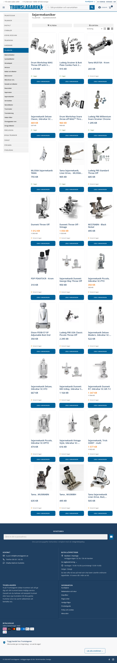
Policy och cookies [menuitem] (67, 610)
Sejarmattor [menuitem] (8, 92)
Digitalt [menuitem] (7, 25)
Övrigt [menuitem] (7, 140)
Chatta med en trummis (15, 563)
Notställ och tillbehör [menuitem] (11, 84)
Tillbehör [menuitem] (8, 50)
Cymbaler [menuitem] (8, 30)
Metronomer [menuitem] (8, 76)
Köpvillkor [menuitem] (64, 595)
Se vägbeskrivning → (69, 562)
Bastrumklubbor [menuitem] (10, 55)
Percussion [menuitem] (8, 130)
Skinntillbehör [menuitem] (9, 105)
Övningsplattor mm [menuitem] (10, 121)
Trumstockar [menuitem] (9, 15)
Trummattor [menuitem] (8, 109)
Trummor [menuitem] (8, 20)
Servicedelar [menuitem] (8, 100)
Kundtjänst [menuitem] (89, 1)
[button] (3, 6)
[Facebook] (109, 659)
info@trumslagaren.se (19, 556)
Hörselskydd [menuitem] (8, 63)
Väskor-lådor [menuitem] (8, 117)
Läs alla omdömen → (95, 651)
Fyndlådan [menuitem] (8, 150)
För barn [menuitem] (7, 145)
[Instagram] (113, 659)
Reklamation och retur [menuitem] (69, 591)
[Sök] (92, 7)
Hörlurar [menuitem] (7, 67)
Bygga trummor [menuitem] (10, 135)
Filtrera (53, 25)
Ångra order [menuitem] (65, 599)
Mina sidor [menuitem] (65, 613)
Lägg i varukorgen (43, 81)
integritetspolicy (78, 542)
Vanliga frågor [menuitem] (66, 602)
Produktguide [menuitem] (66, 606)
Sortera (94, 25)
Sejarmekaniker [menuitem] (9, 96)
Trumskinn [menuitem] (8, 40)
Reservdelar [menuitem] (8, 88)
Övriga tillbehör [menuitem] (9, 126)
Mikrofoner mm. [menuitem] (10, 80)
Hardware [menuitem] (8, 45)
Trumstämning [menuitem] (9, 113)
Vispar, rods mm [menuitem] (10, 35)
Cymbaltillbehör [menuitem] (9, 59)
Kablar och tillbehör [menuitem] (10, 71)
